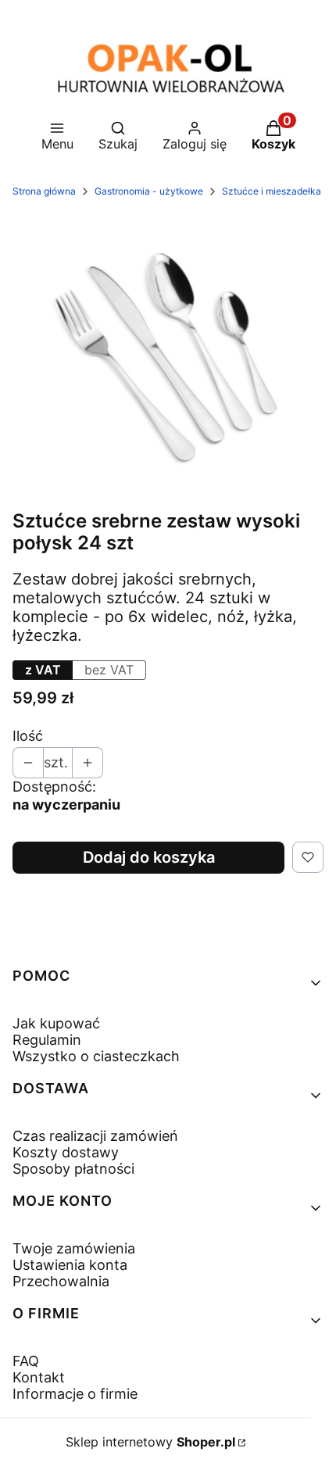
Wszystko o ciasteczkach (96, 1056)
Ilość (28, 736)
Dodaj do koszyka (149, 857)
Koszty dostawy (66, 1152)
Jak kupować (56, 1023)
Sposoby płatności (73, 1168)
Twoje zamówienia (74, 1248)
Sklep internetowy (150, 1442)
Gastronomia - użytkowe (149, 191)
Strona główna (44, 191)
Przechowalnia (61, 1281)
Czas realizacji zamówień (95, 1136)
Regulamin (47, 1040)
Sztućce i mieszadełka (271, 191)
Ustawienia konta (70, 1265)
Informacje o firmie (75, 1394)
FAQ (26, 1361)
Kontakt (39, 1377)
